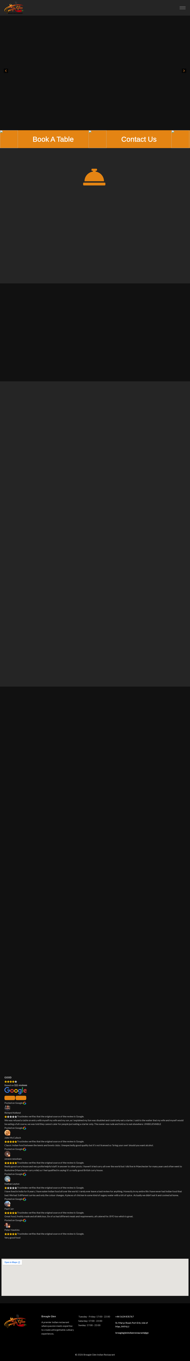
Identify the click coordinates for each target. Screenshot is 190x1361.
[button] (6, 71)
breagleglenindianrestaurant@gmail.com (132, 1332)
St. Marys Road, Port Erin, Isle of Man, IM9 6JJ (131, 1324)
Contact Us (139, 139)
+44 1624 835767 (124, 1316)
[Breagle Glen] (14, 7)
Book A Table (53, 139)
